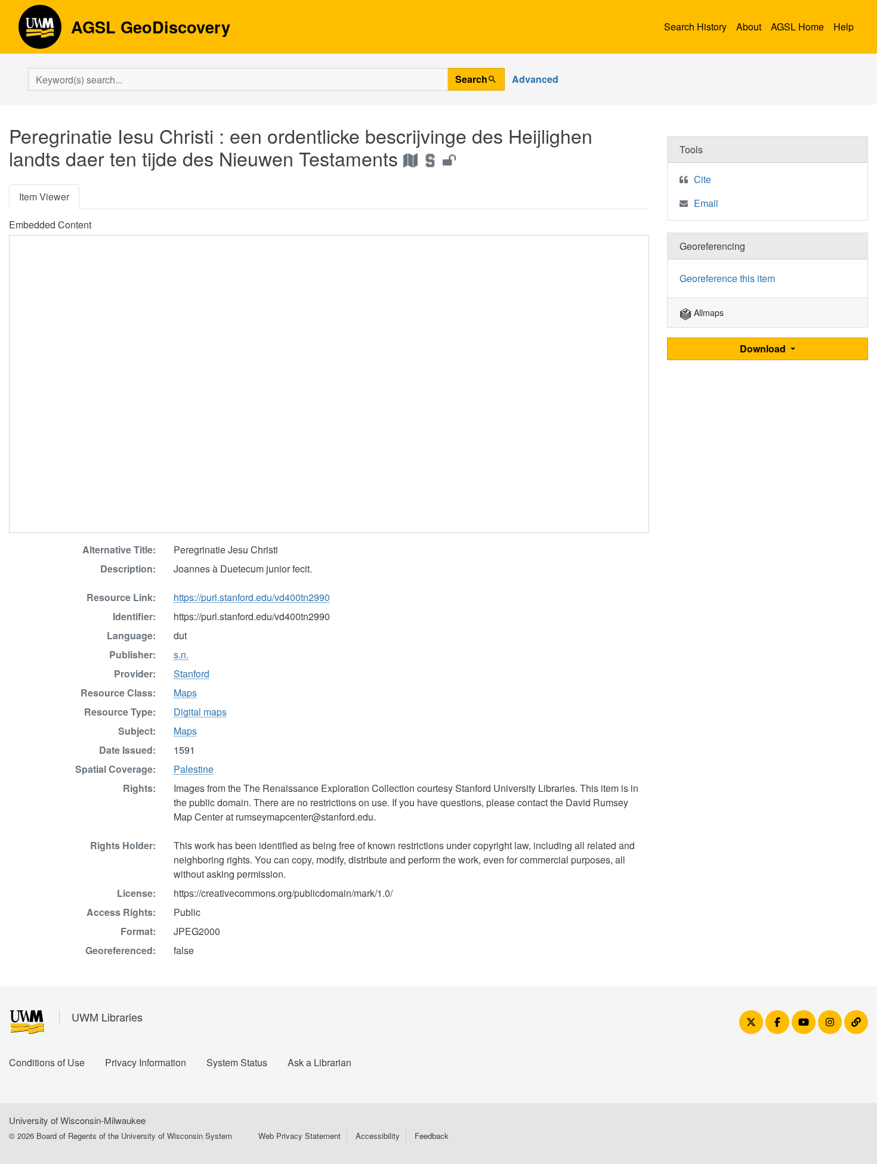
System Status (236, 1062)
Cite (702, 179)
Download (764, 348)
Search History (695, 26)
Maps (185, 692)
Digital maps (200, 712)
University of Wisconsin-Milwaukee (77, 1120)
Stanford (191, 673)
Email (706, 203)
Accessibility (378, 1135)
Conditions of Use (47, 1062)
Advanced (535, 79)
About (748, 26)
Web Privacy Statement (299, 1135)
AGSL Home (797, 26)
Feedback (432, 1135)
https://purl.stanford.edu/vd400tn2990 (252, 597)
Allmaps (707, 312)
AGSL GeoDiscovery (40, 31)
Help (843, 26)
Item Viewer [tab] (44, 196)
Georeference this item (727, 278)
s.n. (181, 654)
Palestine (194, 769)
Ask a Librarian (319, 1062)
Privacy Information (145, 1062)
